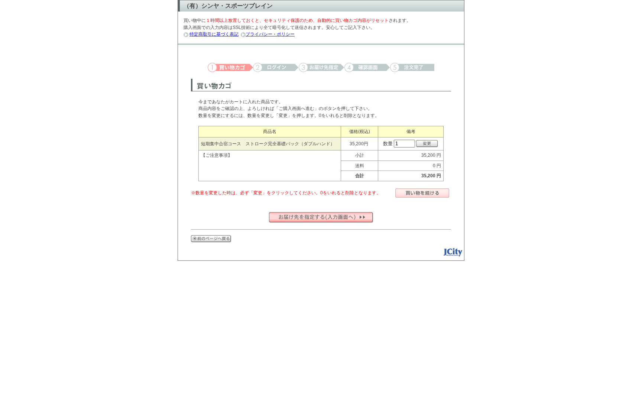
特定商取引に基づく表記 (214, 34)
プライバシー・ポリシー (270, 34)
